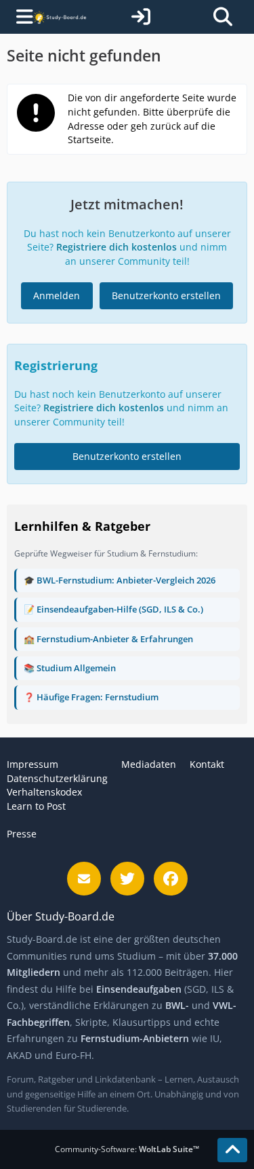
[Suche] (222, 16)
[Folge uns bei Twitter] (127, 878)
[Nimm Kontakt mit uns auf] (84, 878)
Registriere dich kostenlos (116, 246)
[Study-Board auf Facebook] (171, 878)
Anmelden (56, 295)
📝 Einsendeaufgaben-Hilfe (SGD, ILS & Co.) (113, 609)
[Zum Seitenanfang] (232, 1150)
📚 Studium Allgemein (70, 668)
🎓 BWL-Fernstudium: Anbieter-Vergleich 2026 (119, 580)
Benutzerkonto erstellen (166, 295)
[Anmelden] (141, 17)
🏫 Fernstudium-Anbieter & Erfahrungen (108, 639)
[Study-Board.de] (60, 16)
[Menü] (19, 16)
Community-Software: (127, 1149)
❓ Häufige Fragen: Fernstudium (91, 697)
